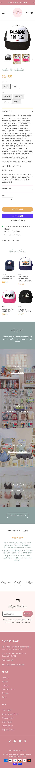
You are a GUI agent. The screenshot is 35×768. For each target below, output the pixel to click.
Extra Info (6, 189)
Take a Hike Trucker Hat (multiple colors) (25, 278)
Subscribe (27, 614)
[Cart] (32, 12)
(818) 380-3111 (7, 660)
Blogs (4, 697)
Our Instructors (8, 689)
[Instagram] (25, 741)
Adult (16, 102)
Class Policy (7, 722)
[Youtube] (20, 741)
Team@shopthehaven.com (13, 664)
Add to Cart (17, 209)
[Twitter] (9, 741)
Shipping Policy (8, 729)
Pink (6, 86)
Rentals (5, 693)
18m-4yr (18, 96)
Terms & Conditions (10, 714)
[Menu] (3, 12)
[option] (6, 582)
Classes (5, 685)
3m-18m (7, 96)
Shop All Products (17, 515)
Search (5, 681)
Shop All (5, 678)
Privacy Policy (7, 718)
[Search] (27, 12)
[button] (6, 582)
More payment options (17, 220)
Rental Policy (7, 726)
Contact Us (6, 710)
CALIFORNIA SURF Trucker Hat (24, 310)
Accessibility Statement (17, 756)
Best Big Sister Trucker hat (8, 310)
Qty (3, 196)
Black (15, 86)
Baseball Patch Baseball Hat (8, 277)
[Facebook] (15, 741)
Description (7, 111)
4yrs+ (6, 102)
